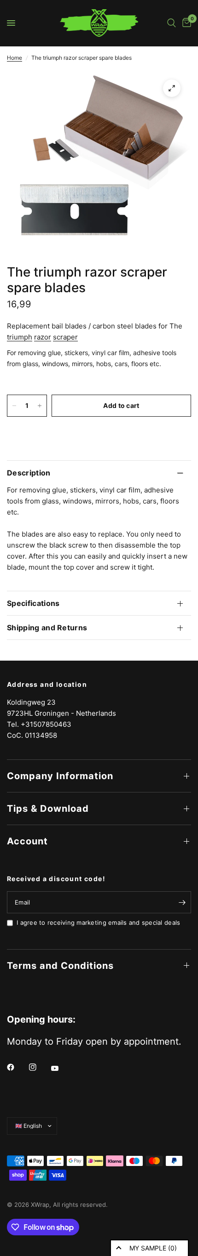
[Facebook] (17, 1067)
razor (42, 337)
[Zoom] (172, 88)
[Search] (171, 23)
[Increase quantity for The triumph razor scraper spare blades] (40, 405)
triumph (19, 337)
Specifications (33, 603)
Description (29, 472)
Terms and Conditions (60, 965)
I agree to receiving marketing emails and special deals (98, 922)
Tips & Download (48, 808)
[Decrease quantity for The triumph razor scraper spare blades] (14, 405)
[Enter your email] (182, 902)
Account (27, 841)
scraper (65, 337)
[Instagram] (39, 1067)
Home (14, 57)
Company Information (60, 775)
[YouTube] (61, 1068)
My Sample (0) (153, 1248)
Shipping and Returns (47, 627)
